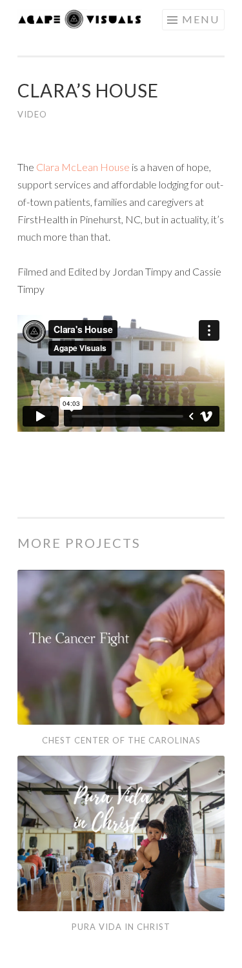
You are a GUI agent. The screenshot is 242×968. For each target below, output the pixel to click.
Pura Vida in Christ (121, 927)
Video (32, 114)
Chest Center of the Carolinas (121, 740)
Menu (200, 19)
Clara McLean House (83, 167)
